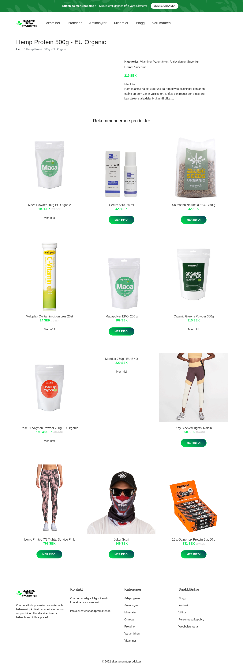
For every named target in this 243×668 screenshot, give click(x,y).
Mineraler (121, 23)
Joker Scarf (121, 539)
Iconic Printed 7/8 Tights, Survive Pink (49, 539)
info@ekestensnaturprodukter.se (90, 610)
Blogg (140, 23)
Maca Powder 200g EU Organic (49, 205)
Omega (129, 619)
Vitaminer (53, 23)
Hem (19, 49)
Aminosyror (98, 23)
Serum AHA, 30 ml (121, 205)
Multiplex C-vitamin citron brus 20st (49, 316)
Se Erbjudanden (164, 6)
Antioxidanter (178, 61)
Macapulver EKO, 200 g (122, 316)
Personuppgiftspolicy (191, 619)
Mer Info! (121, 219)
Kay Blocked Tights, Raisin (194, 428)
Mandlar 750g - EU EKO (121, 358)
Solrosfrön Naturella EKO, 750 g (193, 205)
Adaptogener (132, 598)
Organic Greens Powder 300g (194, 316)
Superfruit (193, 61)
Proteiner (75, 23)
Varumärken (161, 23)
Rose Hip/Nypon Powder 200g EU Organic (49, 428)
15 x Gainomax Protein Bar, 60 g (193, 539)
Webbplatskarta (188, 626)
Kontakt (183, 605)
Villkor (182, 612)
